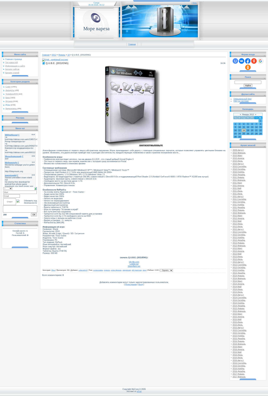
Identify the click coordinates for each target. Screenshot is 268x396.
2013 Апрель (238, 251)
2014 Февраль (239, 278)
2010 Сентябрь (239, 166)
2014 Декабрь (239, 306)
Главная (132, 44)
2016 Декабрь (239, 371)
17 (239, 130)
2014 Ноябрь (238, 303)
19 (248, 130)
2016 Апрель (238, 349)
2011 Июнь (237, 191)
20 (252, 130)
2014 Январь (238, 276)
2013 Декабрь (239, 273)
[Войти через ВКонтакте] (241, 61)
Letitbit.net (134, 264)
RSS (195, 3)
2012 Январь (238, 210)
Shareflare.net (134, 266)
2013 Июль (238, 259)
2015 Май (237, 319)
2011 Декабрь (239, 207)
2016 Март (237, 347)
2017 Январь (238, 374)
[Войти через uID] (235, 61)
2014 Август (238, 295)
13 (252, 127)
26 (248, 134)
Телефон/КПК (11, 94)
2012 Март (237, 215)
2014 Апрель (238, 284)
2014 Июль (238, 292)
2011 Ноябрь (238, 205)
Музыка (9, 101)
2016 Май (237, 352)
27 (252, 134)
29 (260, 134)
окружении (127, 270)
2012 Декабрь (239, 240)
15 (260, 127)
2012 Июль (238, 226)
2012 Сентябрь (239, 232)
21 (256, 130)
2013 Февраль (239, 246)
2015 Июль (238, 325)
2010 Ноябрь (238, 172)
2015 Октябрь (239, 333)
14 (256, 127)
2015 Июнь (238, 322)
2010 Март (237, 155)
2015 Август (238, 327)
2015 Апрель (238, 317)
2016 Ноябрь (238, 368)
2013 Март (237, 248)
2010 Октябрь (239, 169)
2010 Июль (238, 161)
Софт (8, 87)
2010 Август (238, 164)
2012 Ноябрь (238, 237)
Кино (7, 97)
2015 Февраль (239, 311)
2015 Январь (238, 308)
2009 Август (238, 150)
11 (244, 127)
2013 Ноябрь (238, 270)
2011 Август (238, 196)
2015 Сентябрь (239, 330)
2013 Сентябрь (239, 265)
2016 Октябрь (239, 366)
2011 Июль (237, 194)
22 (260, 130)
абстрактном (136, 270)
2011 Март (237, 183)
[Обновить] (35, 188)
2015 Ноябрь (238, 336)
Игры (7, 105)
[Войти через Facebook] (247, 61)
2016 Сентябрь (239, 363)
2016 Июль (238, 357)
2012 (54, 55)
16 (235, 130)
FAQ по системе (241, 101)
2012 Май (237, 221)
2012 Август (238, 229)
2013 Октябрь (239, 267)
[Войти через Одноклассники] (248, 67)
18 (68, 55)
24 (239, 134)
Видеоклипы (11, 108)
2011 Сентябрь (239, 199)
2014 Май (237, 286)
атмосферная (116, 270)
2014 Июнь (238, 289)
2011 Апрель (238, 185)
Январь (61, 55)
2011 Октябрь (239, 202)
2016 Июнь (238, 355)
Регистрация (131, 284)
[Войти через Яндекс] (254, 61)
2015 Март (237, 314)
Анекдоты (9, 90)
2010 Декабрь (239, 175)
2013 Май (237, 254)
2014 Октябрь (239, 300)
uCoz (139, 391)
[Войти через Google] (260, 61)
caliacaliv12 (83, 270)
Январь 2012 (248, 114)
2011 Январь (238, 177)
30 (235, 137)
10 (239, 127)
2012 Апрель (238, 218)
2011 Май (237, 188)
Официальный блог (243, 99)
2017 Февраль (239, 377)
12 (248, 127)
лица (144, 270)
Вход (140, 284)
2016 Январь (238, 341)
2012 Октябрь (239, 235)
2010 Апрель (238, 158)
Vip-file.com (134, 262)
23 (235, 134)
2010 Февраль (239, 153)
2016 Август (238, 360)
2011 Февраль (239, 180)
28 (256, 134)
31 (239, 137)
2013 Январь (238, 243)
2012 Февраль (239, 213)
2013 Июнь (238, 256)
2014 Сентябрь (239, 297)
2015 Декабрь (239, 338)
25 (244, 134)
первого (107, 270)
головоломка (98, 270)
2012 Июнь (238, 224)
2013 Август (238, 262)
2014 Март (237, 281)
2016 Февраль (239, 344)
